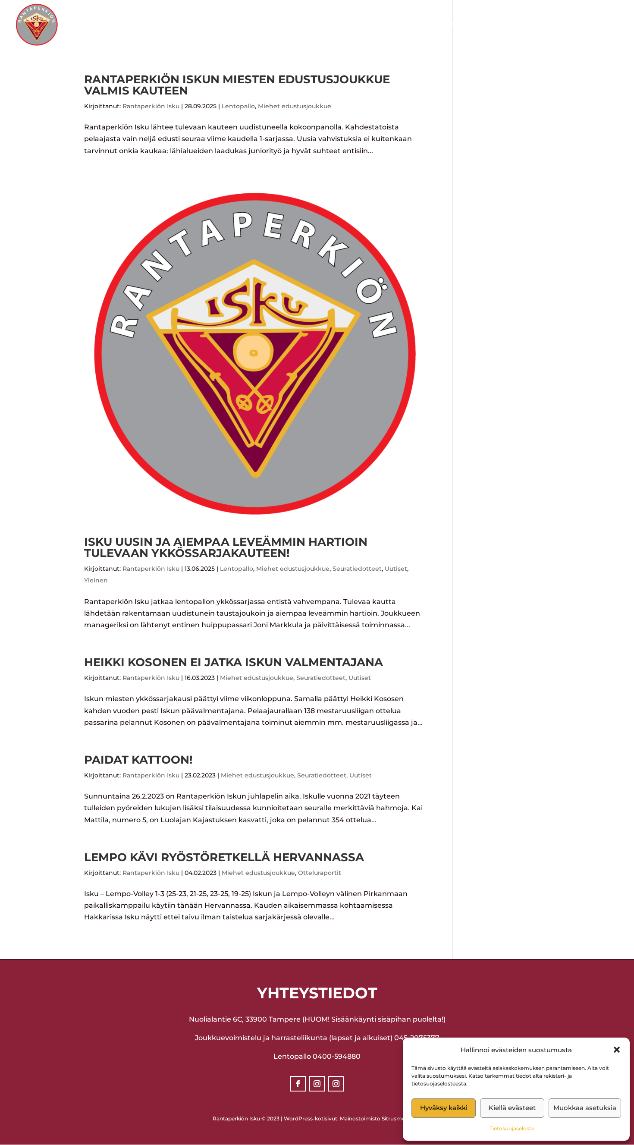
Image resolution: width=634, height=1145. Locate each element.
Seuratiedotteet (357, 568)
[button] (616, 1049)
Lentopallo (238, 106)
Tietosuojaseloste (512, 1128)
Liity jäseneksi (590, 25)
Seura (254, 25)
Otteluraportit (319, 873)
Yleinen (96, 580)
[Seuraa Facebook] (298, 1084)
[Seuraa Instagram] (317, 1084)
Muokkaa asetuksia (584, 1108)
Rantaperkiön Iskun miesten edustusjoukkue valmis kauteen (237, 85)
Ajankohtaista (357, 25)
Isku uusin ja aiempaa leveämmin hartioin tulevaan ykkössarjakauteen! (225, 547)
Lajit (297, 25)
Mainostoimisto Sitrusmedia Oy (380, 1118)
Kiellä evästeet (512, 1108)
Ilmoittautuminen (445, 25)
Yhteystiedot (521, 25)
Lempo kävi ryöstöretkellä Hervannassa (224, 857)
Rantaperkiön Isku (150, 106)
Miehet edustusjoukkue (294, 106)
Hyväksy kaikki (444, 1108)
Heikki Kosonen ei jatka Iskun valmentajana (233, 662)
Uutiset (396, 568)
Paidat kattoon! (138, 760)
